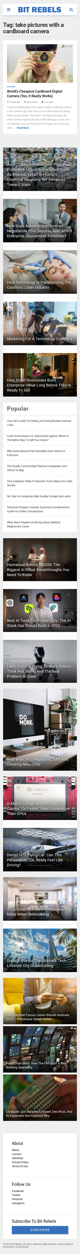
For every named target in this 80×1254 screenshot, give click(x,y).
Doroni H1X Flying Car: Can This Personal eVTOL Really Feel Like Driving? (35, 860)
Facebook (18, 1191)
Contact (17, 1154)
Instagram (18, 1203)
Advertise (17, 1158)
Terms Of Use (20, 1166)
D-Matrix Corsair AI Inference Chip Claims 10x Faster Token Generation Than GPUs (38, 808)
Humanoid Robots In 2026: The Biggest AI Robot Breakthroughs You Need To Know (38, 569)
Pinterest (17, 1199)
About (15, 1150)
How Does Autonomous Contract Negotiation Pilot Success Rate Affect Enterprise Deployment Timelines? (39, 231)
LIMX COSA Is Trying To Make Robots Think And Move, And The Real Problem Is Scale (39, 671)
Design (11, 87)
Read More (23, 127)
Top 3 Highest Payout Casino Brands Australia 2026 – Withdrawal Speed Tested (37, 1017)
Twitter (16, 1195)
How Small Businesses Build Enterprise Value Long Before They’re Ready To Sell (39, 385)
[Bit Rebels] (37, 13)
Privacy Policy (20, 1162)
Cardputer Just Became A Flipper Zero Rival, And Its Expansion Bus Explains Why (39, 1114)
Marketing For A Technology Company (39, 338)
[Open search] (73, 8)
